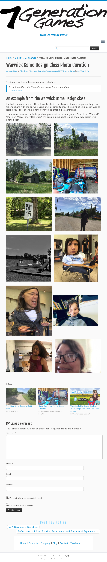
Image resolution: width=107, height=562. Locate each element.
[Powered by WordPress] (68, 555)
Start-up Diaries (69, 71)
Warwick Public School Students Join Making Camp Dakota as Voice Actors (84, 409)
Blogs (18, 57)
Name (9, 463)
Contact (64, 543)
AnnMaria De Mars (83, 71)
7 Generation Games (51, 556)
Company (45, 543)
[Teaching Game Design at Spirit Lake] (21, 396)
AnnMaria (33, 71)
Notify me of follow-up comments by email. (24, 498)
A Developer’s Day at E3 (23, 527)
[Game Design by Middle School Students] (53, 396)
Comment (11, 433)
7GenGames (29, 57)
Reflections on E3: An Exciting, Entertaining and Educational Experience (58, 531)
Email (9, 474)
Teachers (75, 543)
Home (9, 57)
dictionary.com (16, 90)
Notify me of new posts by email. (20, 505)
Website (9, 484)
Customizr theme (59, 559)
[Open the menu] (103, 41)
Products (33, 543)
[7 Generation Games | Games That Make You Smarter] (53, 17)
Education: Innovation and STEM (50, 71)
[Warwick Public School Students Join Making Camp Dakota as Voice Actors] (85, 396)
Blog (55, 543)
